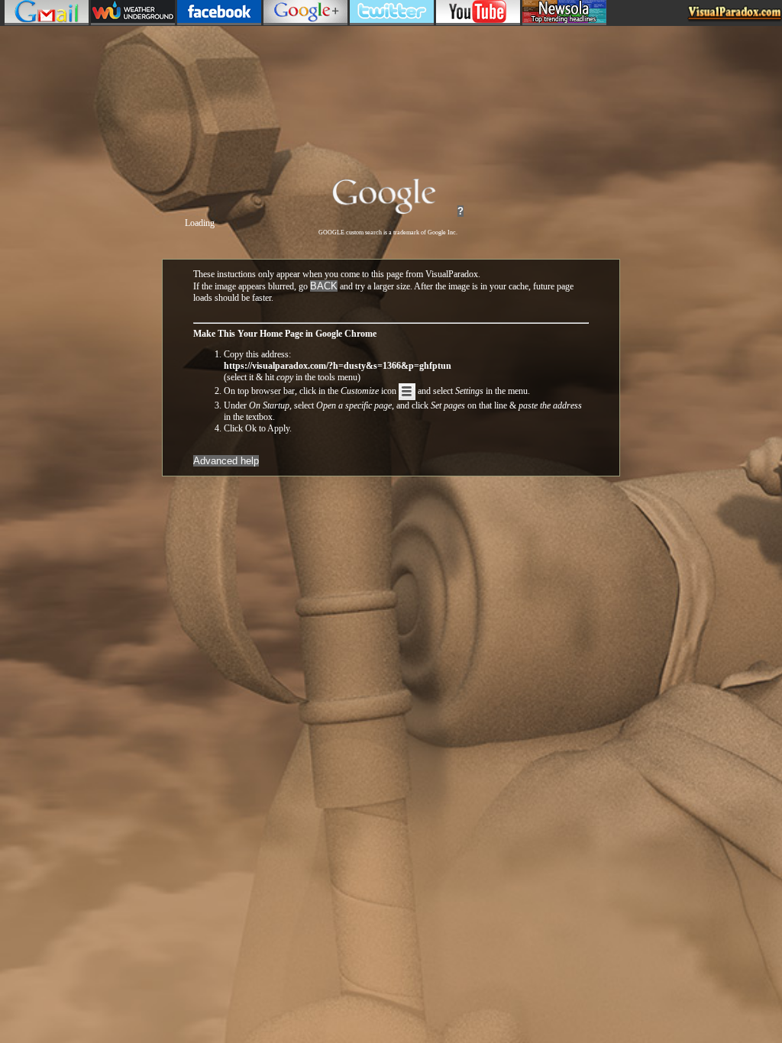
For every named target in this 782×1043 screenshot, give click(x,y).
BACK (324, 286)
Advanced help (226, 461)
